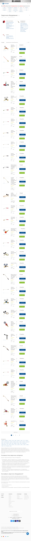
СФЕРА (21, 444)
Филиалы (18, 495)
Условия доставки (26, 496)
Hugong (27, 440)
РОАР (15, 444)
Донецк (10, 11)
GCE (24, 440)
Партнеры (10, 503)
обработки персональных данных (17, 530)
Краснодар (26, 7)
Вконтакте (11, 521)
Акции (2, 495)
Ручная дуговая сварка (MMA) (10, 22)
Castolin (10, 440)
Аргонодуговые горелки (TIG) (10, 38)
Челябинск (4, 10)
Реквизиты (18, 496)
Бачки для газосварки (23, 31)
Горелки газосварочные (23, 23)
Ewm (15, 440)
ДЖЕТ (10, 443)
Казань (21, 7)
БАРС (4, 443)
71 (19, 435)
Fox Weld (18, 440)
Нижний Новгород (15, 10)
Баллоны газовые (22, 30)
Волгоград (21, 10)
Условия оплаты (26, 495)
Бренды (2, 497)
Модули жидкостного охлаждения (9, 27)
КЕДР (18, 443)
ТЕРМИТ (27, 444)
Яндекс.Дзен (20, 521)
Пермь (15, 11)
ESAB (13, 440)
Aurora (3, 440)
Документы (10, 502)
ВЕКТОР (8, 443)
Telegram (13, 521)
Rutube (15, 521)
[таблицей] (29, 42)
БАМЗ (2, 443)
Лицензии (10, 496)
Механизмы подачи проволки (10, 28)
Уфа (26, 10)
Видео (9, 504)
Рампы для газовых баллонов (24, 28)
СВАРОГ (19, 444)
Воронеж (10, 10)
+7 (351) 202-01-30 (15, 514)
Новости (10, 495)
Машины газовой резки (23, 29)
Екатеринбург (15, 7)
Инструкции (10, 505)
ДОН (12, 443)
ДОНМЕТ (15, 443)
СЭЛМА (24, 444)
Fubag (21, 440)
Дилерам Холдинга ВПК (12, 501)
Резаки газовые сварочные (23, 24)
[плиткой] (27, 42)
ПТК (7, 444)
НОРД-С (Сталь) (4, 444)
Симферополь (21, 11)
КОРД (20, 443)
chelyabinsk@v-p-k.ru (16, 515)
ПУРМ (10, 444)
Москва (4, 7)
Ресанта (13, 444)
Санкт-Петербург (10, 7)
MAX (17, 521)
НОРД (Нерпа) (24, 443)
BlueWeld (6, 440)
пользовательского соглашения (7, 532)
